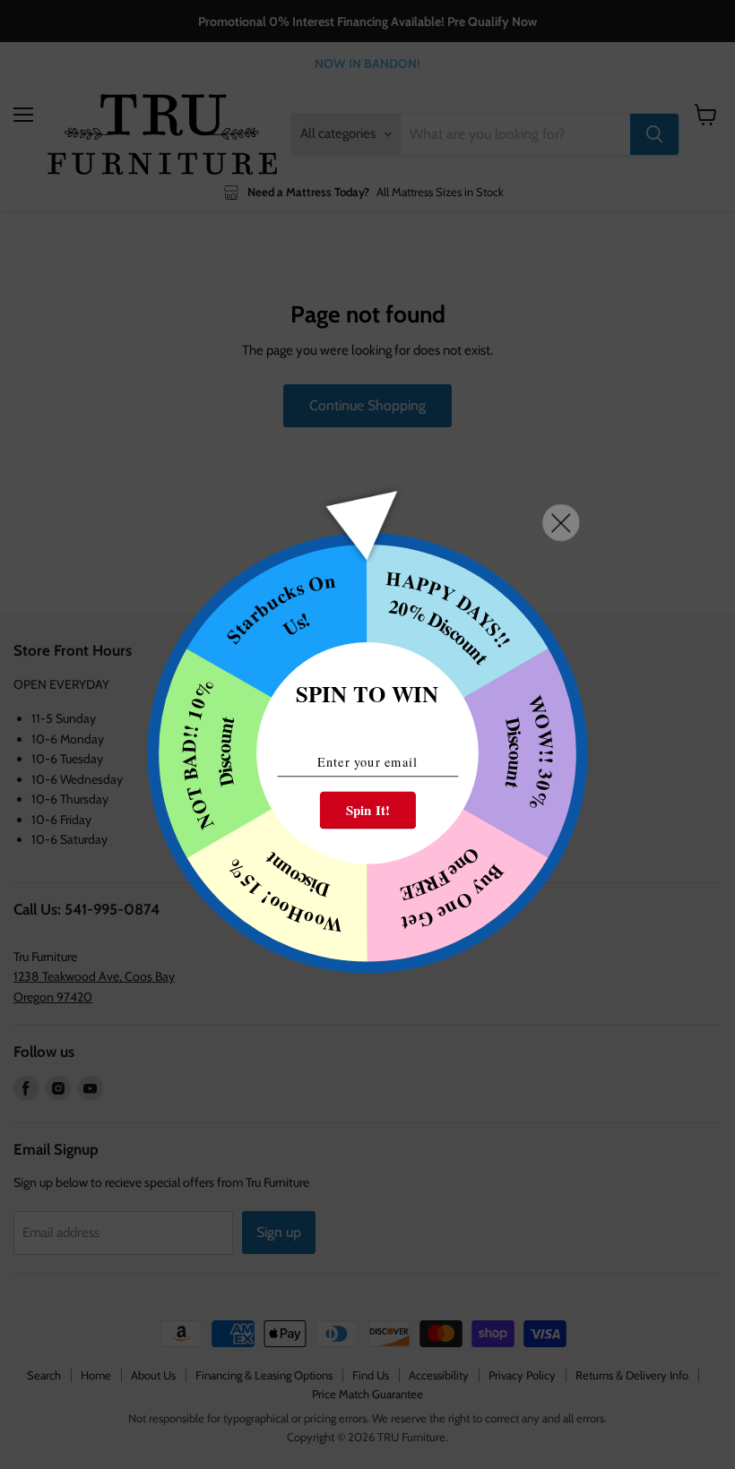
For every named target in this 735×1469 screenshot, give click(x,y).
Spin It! (368, 810)
